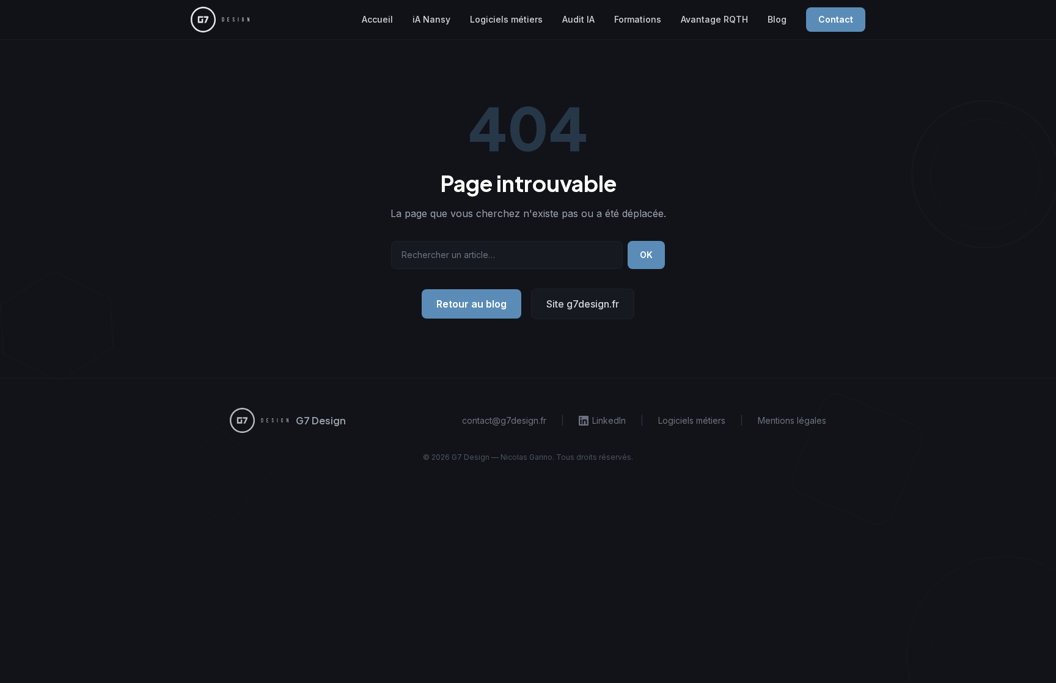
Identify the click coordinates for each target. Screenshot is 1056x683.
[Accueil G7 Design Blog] (220, 19)
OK (646, 254)
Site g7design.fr (582, 304)
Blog (777, 19)
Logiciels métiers (506, 19)
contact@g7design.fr (504, 420)
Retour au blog (471, 304)
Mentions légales (792, 420)
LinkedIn (609, 420)
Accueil (377, 19)
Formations (637, 19)
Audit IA (578, 19)
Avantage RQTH (714, 19)
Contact (835, 19)
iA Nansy (431, 19)
